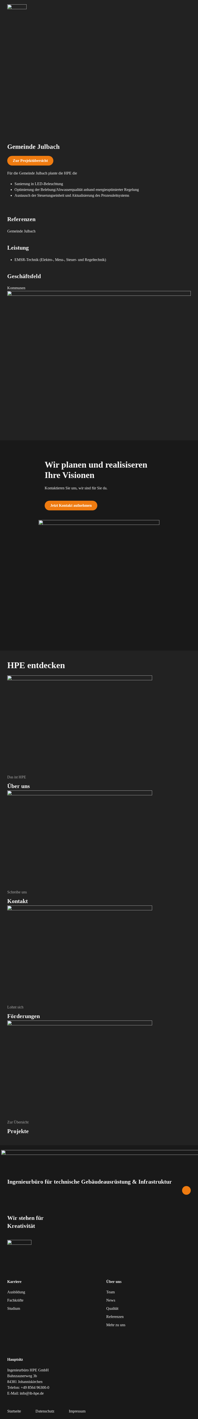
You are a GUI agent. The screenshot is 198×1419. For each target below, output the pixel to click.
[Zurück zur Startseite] (17, 8)
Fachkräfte (15, 1300)
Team (110, 1292)
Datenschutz (44, 1411)
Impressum (77, 1411)
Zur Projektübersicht (30, 161)
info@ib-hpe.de (32, 1393)
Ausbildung (16, 1292)
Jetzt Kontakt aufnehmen (71, 505)
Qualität (112, 1308)
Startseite (14, 1411)
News (110, 1300)
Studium (13, 1308)
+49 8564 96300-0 (35, 1387)
